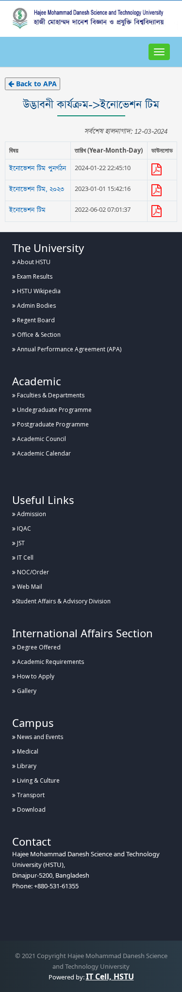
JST (20, 543)
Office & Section (38, 335)
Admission (31, 514)
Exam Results (34, 276)
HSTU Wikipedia (38, 291)
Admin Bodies (36, 305)
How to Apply (35, 676)
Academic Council (41, 439)
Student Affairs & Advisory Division (63, 601)
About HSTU (33, 262)
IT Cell (24, 557)
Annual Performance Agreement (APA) (68, 349)
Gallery (26, 691)
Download (31, 809)
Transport (30, 795)
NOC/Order (32, 572)
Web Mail (29, 587)
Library (26, 766)
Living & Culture (38, 780)
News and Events (39, 737)
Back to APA (35, 83)
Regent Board (35, 320)
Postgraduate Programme (52, 424)
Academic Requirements (50, 662)
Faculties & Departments (50, 395)
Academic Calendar (43, 453)
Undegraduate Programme (54, 410)
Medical (27, 751)
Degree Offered (38, 647)
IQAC (23, 528)
